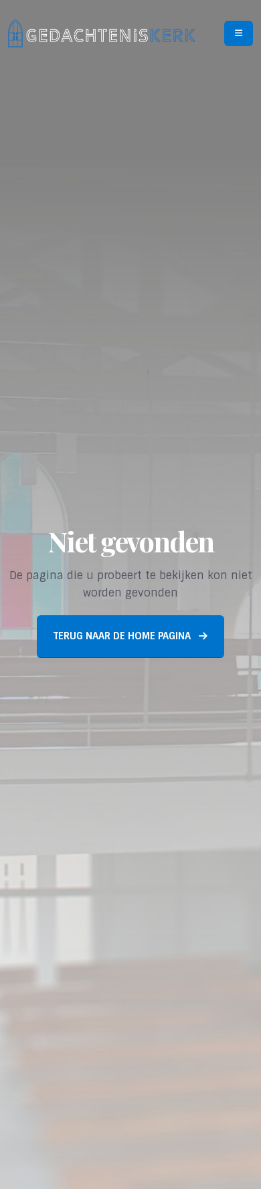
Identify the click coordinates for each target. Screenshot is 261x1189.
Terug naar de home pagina (123, 636)
